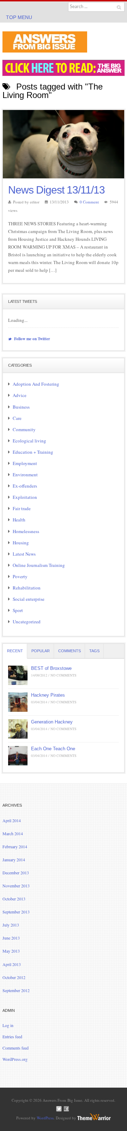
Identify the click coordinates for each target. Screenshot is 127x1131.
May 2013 (11, 951)
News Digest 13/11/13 (56, 190)
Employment (25, 463)
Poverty (20, 576)
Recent (15, 651)
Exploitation (25, 497)
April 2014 (11, 820)
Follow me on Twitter (31, 339)
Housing (21, 542)
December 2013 (15, 872)
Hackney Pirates (48, 695)
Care (17, 418)
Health (19, 519)
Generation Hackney (52, 722)
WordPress (45, 1117)
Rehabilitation (27, 588)
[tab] (15, 651)
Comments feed (15, 1048)
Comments (69, 651)
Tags (94, 651)
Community (24, 429)
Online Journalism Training (39, 565)
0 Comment (89, 201)
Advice (19, 395)
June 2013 (11, 938)
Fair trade (22, 508)
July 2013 (10, 925)
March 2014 (12, 833)
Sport (18, 610)
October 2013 (13, 898)
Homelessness (26, 531)
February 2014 (14, 846)
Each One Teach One (53, 748)
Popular (40, 651)
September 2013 (16, 912)
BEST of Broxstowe (51, 668)
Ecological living (29, 441)
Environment (25, 474)
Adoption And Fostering (36, 384)
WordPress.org (15, 1059)
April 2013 (11, 964)
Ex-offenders (25, 486)
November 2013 (16, 885)
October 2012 (13, 977)
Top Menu (19, 17)
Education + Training (33, 452)
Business (21, 407)
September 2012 (16, 990)
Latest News (24, 554)
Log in (7, 1025)
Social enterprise (28, 599)
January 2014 (13, 859)
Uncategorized (27, 621)
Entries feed (12, 1036)
